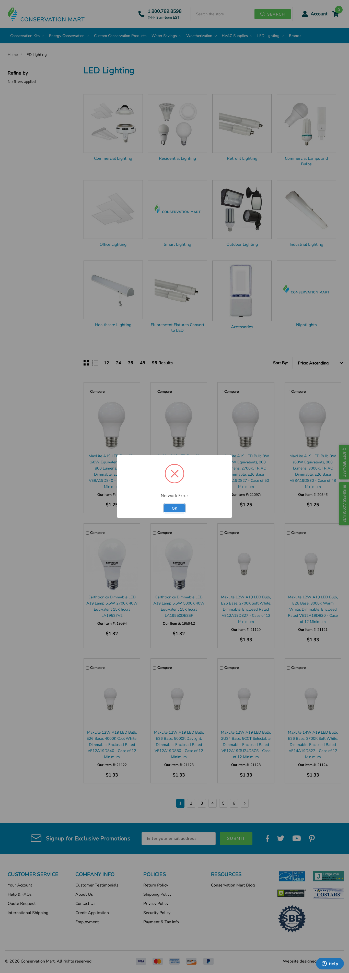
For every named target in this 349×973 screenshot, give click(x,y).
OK (174, 508)
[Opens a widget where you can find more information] (330, 964)
